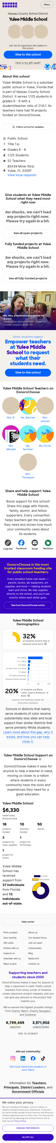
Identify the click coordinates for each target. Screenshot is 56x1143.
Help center (28, 921)
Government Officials (28, 1092)
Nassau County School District (28, 13)
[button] (8, 544)
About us (32, 932)
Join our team (35, 942)
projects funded (41, 1024)
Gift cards (8, 942)
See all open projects (28, 233)
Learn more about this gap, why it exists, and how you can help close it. (28, 736)
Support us (9, 953)
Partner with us (11, 948)
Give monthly (10, 937)
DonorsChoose (9, 4)
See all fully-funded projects (28, 278)
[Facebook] (33, 1058)
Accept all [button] (28, 1137)
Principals (11, 1087)
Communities (34, 948)
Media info (33, 958)
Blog (30, 953)
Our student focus (37, 937)
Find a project (10, 932)
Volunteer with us (12, 958)
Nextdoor (48, 548)
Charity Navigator (40, 1010)
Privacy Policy (20, 1121)
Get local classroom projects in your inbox (28, 1068)
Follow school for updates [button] (30, 127)
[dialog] (28, 1120)
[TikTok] (43, 1058)
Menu (47, 4)
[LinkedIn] (23, 1058)
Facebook (21, 548)
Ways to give (9, 963)
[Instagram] (12, 1058)
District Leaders (33, 1087)
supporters (15, 1024)
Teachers (39, 1083)
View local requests (21, 175)
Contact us (33, 963)
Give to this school (28, 54)
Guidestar (30, 1014)
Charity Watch (20, 1010)
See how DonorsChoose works (28, 605)
